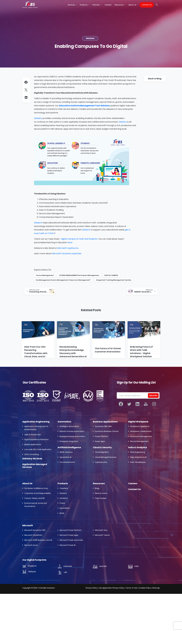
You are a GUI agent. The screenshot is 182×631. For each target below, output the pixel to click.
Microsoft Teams (102, 535)
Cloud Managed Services (105, 457)
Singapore (32, 566)
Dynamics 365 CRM (103, 426)
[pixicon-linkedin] (137, 404)
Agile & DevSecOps (32, 434)
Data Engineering (137, 452)
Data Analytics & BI (138, 457)
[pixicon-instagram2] (154, 404)
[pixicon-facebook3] (121, 404)
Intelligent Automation (69, 426)
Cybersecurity (101, 462)
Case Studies (100, 498)
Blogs (97, 488)
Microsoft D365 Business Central (38, 540)
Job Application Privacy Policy (111, 588)
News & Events (101, 493)
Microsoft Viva (101, 530)
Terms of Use (131, 588)
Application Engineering (36, 421)
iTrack (62, 503)
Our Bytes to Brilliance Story (36, 488)
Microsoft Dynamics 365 (34, 530)
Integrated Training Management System (113, 280)
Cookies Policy (145, 588)
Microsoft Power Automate (71, 540)
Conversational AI (67, 462)
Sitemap (156, 588)
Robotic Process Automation (72, 431)
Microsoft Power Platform (71, 530)
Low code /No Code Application (38, 449)
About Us (27, 483)
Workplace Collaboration (141, 431)
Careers (132, 483)
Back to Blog (154, 78)
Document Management (141, 436)
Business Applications (105, 421)
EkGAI (62, 513)
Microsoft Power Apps (69, 535)
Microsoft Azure (31, 545)
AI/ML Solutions (66, 452)
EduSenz (63, 493)
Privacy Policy (91, 588)
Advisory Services (32, 458)
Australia (103, 566)
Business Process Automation (72, 436)
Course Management (45, 275)
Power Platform (101, 436)
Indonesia (67, 566)
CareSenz (64, 488)
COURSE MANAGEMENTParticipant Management (79, 275)
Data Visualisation (138, 462)
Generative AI (65, 457)
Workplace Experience (139, 426)
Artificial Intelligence (69, 447)
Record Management (139, 441)
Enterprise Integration (69, 441)
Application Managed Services (34, 466)
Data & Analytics (137, 447)
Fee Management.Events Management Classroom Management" (63, 280)
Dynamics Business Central (106, 431)
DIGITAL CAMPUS (111, 275)
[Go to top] (175, 625)
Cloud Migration (102, 452)
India (136, 566)
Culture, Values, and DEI (34, 498)
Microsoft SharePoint (33, 535)
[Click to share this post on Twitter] (26, 90)
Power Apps (100, 441)
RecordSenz (65, 508)
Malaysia (32, 571)
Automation (64, 421)
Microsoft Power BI (67, 545)
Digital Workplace (138, 421)
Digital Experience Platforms (36, 439)
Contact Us (134, 489)
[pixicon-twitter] (129, 404)
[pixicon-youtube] (146, 404)
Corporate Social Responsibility (37, 493)
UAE (65, 572)
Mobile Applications (32, 444)
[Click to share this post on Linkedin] (26, 97)
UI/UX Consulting (31, 454)
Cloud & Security (102, 447)
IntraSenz (64, 498)
